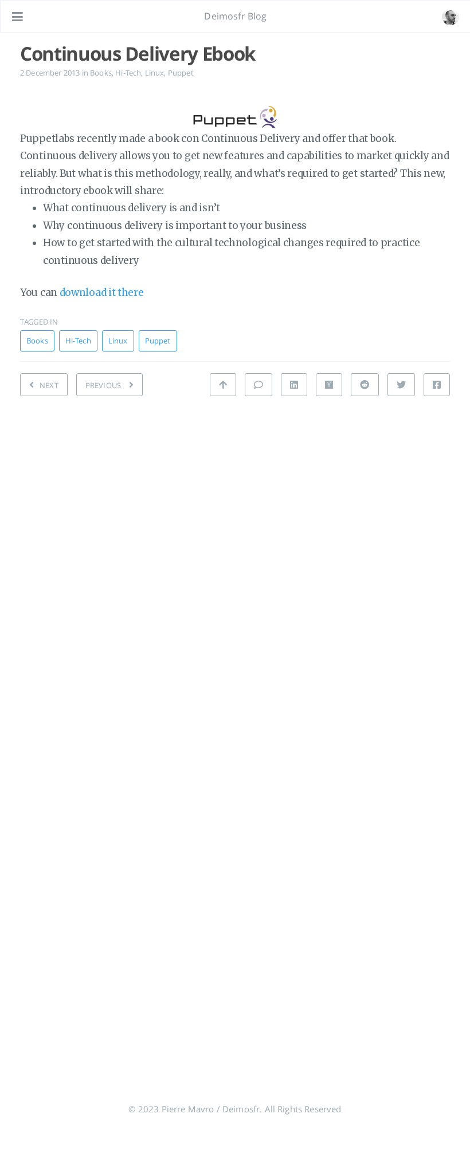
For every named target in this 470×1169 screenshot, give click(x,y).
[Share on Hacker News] (329, 384)
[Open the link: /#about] (450, 16)
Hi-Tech (128, 73)
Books (101, 73)
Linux (154, 73)
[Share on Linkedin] (294, 384)
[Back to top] (223, 384)
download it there (102, 292)
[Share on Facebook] (437, 384)
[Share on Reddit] (364, 384)
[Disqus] (235, 567)
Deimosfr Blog (235, 16)
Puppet (181, 73)
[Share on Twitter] (401, 384)
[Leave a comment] (258, 384)
